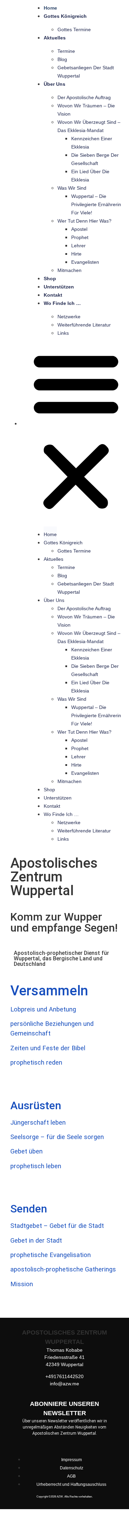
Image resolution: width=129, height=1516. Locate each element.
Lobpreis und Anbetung (43, 1009)
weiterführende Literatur (84, 325)
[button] (76, 431)
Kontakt (53, 295)
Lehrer (78, 245)
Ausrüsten (35, 1105)
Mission (21, 1284)
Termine (66, 51)
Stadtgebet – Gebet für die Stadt (57, 1226)
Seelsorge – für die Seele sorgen (57, 1137)
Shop (50, 278)
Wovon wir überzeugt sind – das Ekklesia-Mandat (88, 126)
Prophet (79, 237)
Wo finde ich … (62, 303)
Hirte (76, 254)
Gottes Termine (74, 29)
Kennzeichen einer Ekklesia (91, 143)
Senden (28, 1208)
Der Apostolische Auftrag (84, 97)
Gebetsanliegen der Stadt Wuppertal (85, 72)
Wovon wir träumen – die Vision (86, 110)
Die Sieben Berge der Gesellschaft (95, 159)
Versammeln (49, 991)
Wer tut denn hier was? (84, 221)
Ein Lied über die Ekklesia (90, 175)
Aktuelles (55, 37)
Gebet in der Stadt (36, 1240)
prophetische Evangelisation (50, 1255)
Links (63, 333)
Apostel (79, 229)
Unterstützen (59, 286)
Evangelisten (85, 262)
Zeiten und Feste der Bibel (47, 1048)
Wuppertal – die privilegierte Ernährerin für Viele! (96, 204)
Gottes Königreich (65, 16)
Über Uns (54, 84)
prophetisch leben (35, 1166)
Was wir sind (71, 188)
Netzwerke (68, 316)
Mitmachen (69, 270)
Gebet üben (26, 1151)
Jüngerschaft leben (38, 1122)
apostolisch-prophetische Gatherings (63, 1269)
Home (50, 8)
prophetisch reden (36, 1062)
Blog (62, 59)
